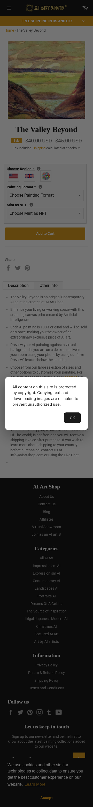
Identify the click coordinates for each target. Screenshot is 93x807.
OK (72, 418)
